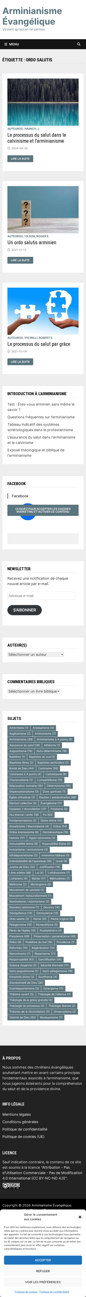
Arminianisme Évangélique (32, 16)
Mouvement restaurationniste (30, 895)
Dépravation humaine (26, 785)
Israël (61, 861)
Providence (66, 942)
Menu (14, 44)
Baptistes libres (21, 762)
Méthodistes (60, 878)
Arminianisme (21, 739)
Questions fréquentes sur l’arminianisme (41, 417)
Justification (49, 866)
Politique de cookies (26, 1291)
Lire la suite (22, 158)
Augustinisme (20, 751)
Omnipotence (20, 913)
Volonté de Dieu (22, 1017)
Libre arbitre (20, 872)
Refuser (43, 1271)
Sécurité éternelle (55, 965)
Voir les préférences (43, 1282)
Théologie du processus (26, 1005)
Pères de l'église (22, 930)
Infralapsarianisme (23, 855)
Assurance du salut (24, 745)
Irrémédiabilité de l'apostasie (30, 861)
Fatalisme (59, 809)
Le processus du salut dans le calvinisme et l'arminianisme (36, 138)
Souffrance (47, 976)
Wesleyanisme (51, 1017)
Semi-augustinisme (23, 971)
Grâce (60, 826)
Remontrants (19, 953)
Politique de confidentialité (54, 1291)
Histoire (17, 837)
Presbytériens (51, 930)
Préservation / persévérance (55, 936)
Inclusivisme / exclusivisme (28, 849)
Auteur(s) (15, 128)
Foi (48, 814)
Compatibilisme (49, 780)
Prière (15, 942)
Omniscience (47, 913)
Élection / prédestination (57, 797)
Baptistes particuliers (53, 762)
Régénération (43, 947)
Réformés (18, 947)
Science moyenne (22, 965)
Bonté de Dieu (21, 768)
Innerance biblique (55, 855)
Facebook (16, 483)
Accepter (43, 1260)
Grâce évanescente (24, 832)
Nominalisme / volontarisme (29, 901)
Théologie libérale (61, 1005)
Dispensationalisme (24, 791)
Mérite (39, 878)
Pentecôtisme (47, 924)
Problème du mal (38, 942)
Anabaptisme (43, 727)
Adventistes (18, 727)
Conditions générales (20, 1122)
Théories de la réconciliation (29, 1011)
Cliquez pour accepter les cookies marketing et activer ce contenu (43, 510)
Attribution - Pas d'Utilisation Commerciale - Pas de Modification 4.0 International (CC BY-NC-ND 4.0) (42, 1172)
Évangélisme (51, 803)
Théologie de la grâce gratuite (30, 1000)
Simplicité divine (21, 976)
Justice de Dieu (22, 866)
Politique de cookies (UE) (23, 1137)
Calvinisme (48, 768)
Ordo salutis (19, 918)
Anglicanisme (20, 733)
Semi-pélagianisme (58, 971)
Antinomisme (45, 733)
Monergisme (41, 884)
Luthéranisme (59, 872)
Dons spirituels (54, 791)
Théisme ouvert (21, 994)
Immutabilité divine (23, 843)
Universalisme (65, 1011)
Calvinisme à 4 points (25, 774)
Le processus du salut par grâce (38, 344)
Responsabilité (21, 959)
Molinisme (18, 884)
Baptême (17, 756)
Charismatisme (21, 780)
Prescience (19, 936)
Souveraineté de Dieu (26, 982)
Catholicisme (56, 774)
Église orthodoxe (22, 797)
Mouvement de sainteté (26, 889)
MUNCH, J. (32, 128)
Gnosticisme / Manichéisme (29, 826)
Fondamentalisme (22, 820)
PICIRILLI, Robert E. (39, 337)
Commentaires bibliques (31, 681)
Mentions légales (16, 1114)
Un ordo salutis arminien (31, 242)
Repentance (45, 953)
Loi (39, 872)
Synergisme (53, 988)
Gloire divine (51, 820)
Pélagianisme (20, 924)
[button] (80, 1217)
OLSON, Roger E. (37, 236)
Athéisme (52, 745)
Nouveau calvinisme (24, 907)
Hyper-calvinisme (42, 837)
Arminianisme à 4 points (54, 739)
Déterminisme (59, 785)
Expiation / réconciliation (27, 809)
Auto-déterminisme (52, 751)
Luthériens (18, 878)
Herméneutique (55, 832)
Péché (40, 918)
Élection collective (22, 803)
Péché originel (62, 918)
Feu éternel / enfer (24, 814)
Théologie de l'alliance (54, 994)
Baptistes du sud (42, 756)
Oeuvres (51, 907)
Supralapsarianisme (24, 988)
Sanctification (50, 959)
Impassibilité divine (56, 843)
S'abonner (24, 609)
